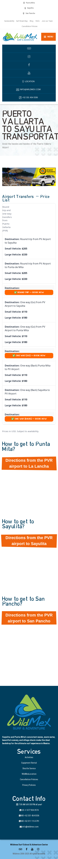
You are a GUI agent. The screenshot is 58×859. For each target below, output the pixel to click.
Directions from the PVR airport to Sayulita (29, 541)
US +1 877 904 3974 (30, 810)
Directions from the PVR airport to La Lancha (29, 463)
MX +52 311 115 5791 (30, 821)
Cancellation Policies (29, 26)
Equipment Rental (29, 763)
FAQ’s (38, 21)
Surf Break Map (22, 21)
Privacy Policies (29, 785)
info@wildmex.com (30, 826)
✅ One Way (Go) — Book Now (28, 355)
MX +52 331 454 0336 (30, 815)
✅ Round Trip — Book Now (29, 292)
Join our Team (47, 21)
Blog (31, 21)
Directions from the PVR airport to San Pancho (29, 618)
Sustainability (9, 21)
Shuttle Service (29, 768)
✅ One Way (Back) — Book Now (29, 419)
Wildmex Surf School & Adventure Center (29, 844)
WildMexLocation (29, 774)
